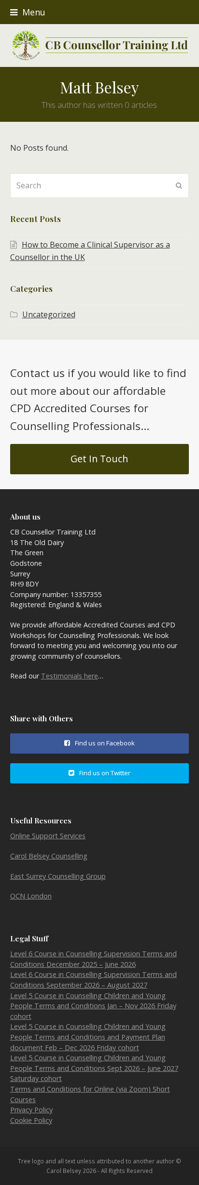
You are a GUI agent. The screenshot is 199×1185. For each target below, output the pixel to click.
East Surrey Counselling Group (58, 876)
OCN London (31, 895)
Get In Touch (99, 458)
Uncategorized (48, 314)
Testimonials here (69, 675)
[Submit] (179, 185)
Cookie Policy (31, 1120)
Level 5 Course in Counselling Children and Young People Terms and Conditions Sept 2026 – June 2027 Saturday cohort (94, 1068)
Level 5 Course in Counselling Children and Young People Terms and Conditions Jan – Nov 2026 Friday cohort (93, 1006)
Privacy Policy (31, 1109)
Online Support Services (47, 835)
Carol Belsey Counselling (48, 855)
